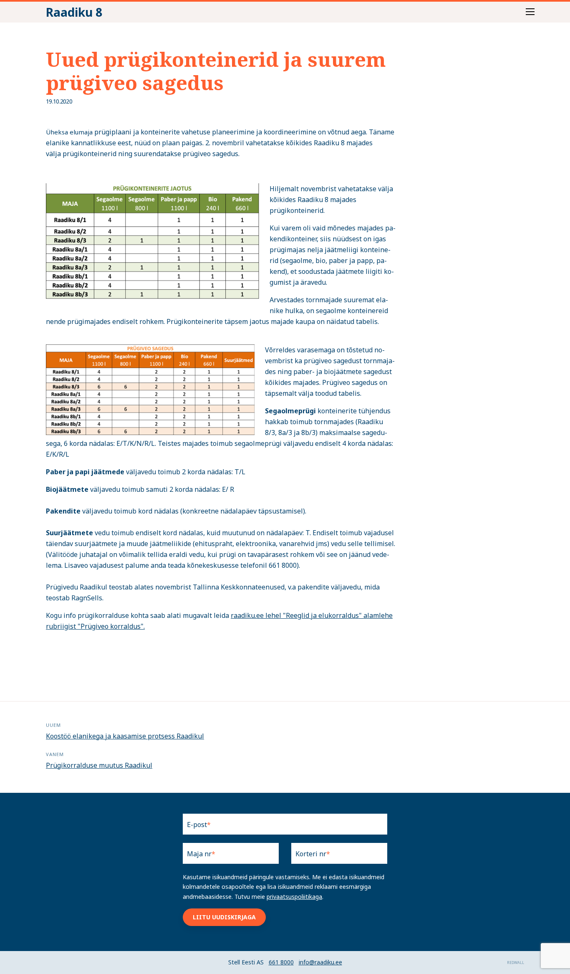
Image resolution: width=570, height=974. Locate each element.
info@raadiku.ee (320, 962)
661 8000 (281, 962)
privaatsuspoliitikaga (294, 897)
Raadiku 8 (74, 12)
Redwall (515, 962)
